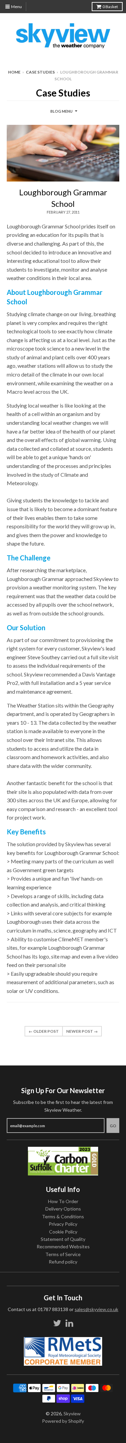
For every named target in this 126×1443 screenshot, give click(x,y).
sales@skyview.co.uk (96, 1309)
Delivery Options (63, 1209)
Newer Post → (82, 1031)
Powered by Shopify (63, 1421)
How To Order (63, 1201)
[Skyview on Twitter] (57, 1323)
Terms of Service (63, 1254)
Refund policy (63, 1262)
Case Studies (40, 72)
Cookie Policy (63, 1231)
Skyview (72, 1413)
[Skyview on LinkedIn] (69, 1323)
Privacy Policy (63, 1224)
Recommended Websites (63, 1246)
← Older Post (44, 1031)
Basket (110, 6)
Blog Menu (61, 111)
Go (113, 1125)
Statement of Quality (63, 1239)
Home (14, 72)
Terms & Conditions (63, 1216)
